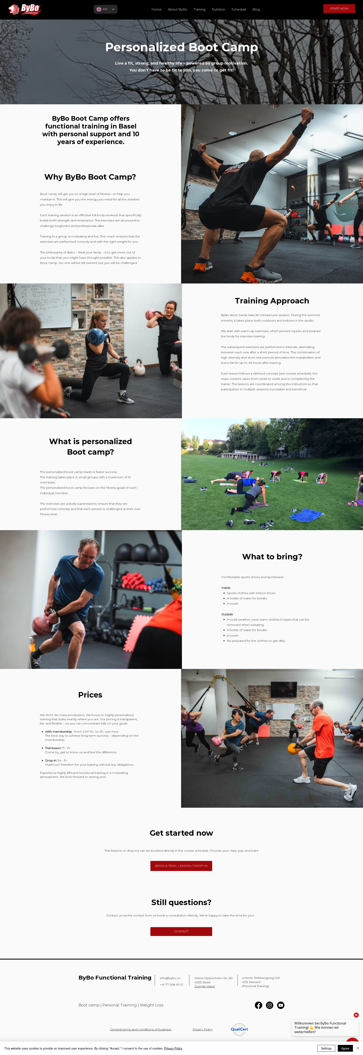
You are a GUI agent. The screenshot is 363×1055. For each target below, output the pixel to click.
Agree (345, 1048)
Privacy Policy (173, 1048)
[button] (199, 9)
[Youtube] (280, 1005)
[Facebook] (258, 1005)
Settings (326, 1048)
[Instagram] (269, 1005)
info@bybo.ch (170, 978)
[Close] (357, 1048)
